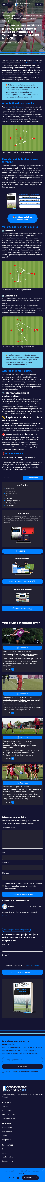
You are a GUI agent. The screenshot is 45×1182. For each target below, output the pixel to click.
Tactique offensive (13, 503)
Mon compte (7, 1132)
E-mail (5, 863)
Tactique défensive (13, 501)
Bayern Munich (32, 63)
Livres (4, 1153)
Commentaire (8, 827)
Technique (14, 13)
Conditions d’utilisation (10, 1118)
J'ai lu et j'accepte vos (21, 965)
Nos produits (7, 1140)
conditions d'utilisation (30, 965)
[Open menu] (4, 4)
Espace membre (8, 1161)
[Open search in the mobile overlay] (8, 4)
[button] (43, 1170)
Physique (9, 498)
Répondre (4, 915)
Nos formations (8, 1157)
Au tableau (10, 489)
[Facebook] (14, 1178)
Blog (3, 1149)
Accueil (5, 13)
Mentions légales (8, 1114)
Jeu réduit (9, 496)
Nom (4, 852)
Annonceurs (6, 1110)
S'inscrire (22, 1066)
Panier (4, 1136)
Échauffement (11, 491)
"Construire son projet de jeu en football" (22, 87)
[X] (9, 1178)
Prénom (6, 944)
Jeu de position (11, 494)
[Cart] (40, 3)
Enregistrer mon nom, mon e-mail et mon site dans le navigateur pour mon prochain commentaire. (23, 886)
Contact (5, 1106)
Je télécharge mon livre (22, 972)
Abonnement (7, 1128)
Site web (5, 873)
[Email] (18, 1178)
